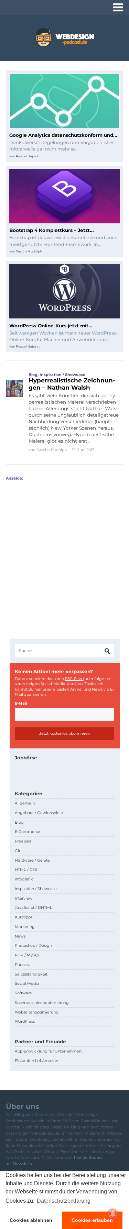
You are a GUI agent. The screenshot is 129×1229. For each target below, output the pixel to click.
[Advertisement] (64, 545)
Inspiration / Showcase (62, 374)
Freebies (23, 841)
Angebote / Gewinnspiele (39, 812)
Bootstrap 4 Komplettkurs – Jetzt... (51, 230)
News (20, 936)
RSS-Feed (74, 678)
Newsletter (24, 1163)
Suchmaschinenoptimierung (42, 1002)
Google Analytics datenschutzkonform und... (63, 135)
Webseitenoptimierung (36, 1012)
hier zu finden (88, 1157)
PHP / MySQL (28, 955)
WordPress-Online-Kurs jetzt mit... (51, 325)
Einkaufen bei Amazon (36, 1060)
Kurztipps (23, 917)
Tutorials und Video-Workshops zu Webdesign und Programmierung (64, 37)
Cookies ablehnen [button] (31, 1220)
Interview (23, 898)
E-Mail (21, 703)
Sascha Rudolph (29, 251)
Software (23, 993)
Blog (33, 374)
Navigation (118, 7)
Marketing (25, 926)
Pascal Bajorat (28, 156)
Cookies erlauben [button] (92, 1220)
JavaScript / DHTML (33, 907)
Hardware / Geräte (32, 860)
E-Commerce (27, 831)
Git (17, 850)
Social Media (27, 983)
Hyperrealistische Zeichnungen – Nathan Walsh (72, 384)
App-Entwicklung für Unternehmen (48, 1051)
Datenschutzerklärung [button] (63, 1201)
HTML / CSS (26, 869)
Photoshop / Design (33, 945)
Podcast (22, 964)
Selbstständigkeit (31, 974)
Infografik (24, 879)
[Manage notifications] (112, 1213)
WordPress (25, 1021)
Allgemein (25, 803)
